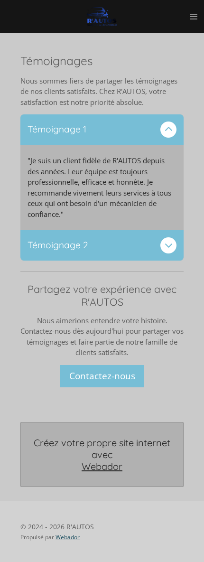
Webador (102, 466)
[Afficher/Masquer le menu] (193, 16)
